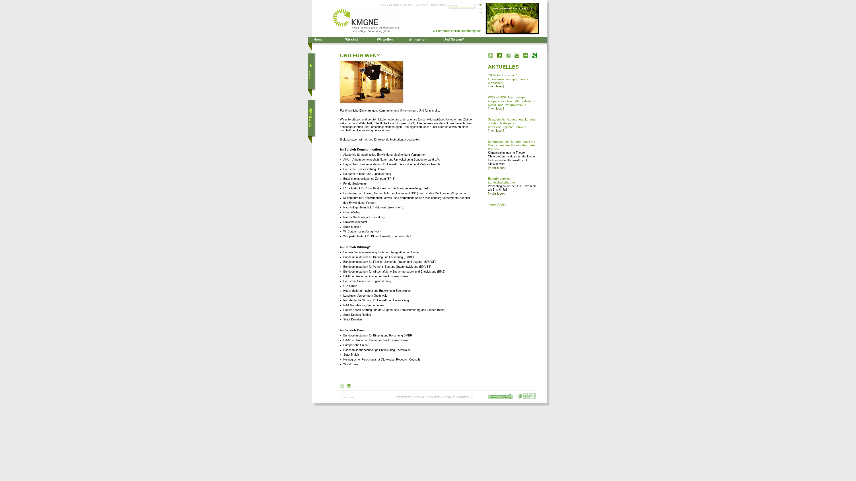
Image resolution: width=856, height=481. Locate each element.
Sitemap (419, 397)
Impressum (437, 5)
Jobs (382, 5)
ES (480, 9)
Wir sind (351, 39)
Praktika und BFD (400, 5)
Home (318, 39)
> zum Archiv (497, 204)
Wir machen (417, 39)
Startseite (403, 397)
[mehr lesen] (496, 86)
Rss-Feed (434, 397)
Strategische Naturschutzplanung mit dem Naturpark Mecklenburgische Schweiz (511, 123)
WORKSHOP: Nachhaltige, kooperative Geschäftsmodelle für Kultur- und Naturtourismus (511, 101)
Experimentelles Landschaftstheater (501, 180)
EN (480, 13)
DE (480, 5)
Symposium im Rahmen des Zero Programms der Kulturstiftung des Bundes (511, 145)
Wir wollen (385, 39)
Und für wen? (454, 39)
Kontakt (421, 5)
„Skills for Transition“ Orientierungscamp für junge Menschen (508, 79)
